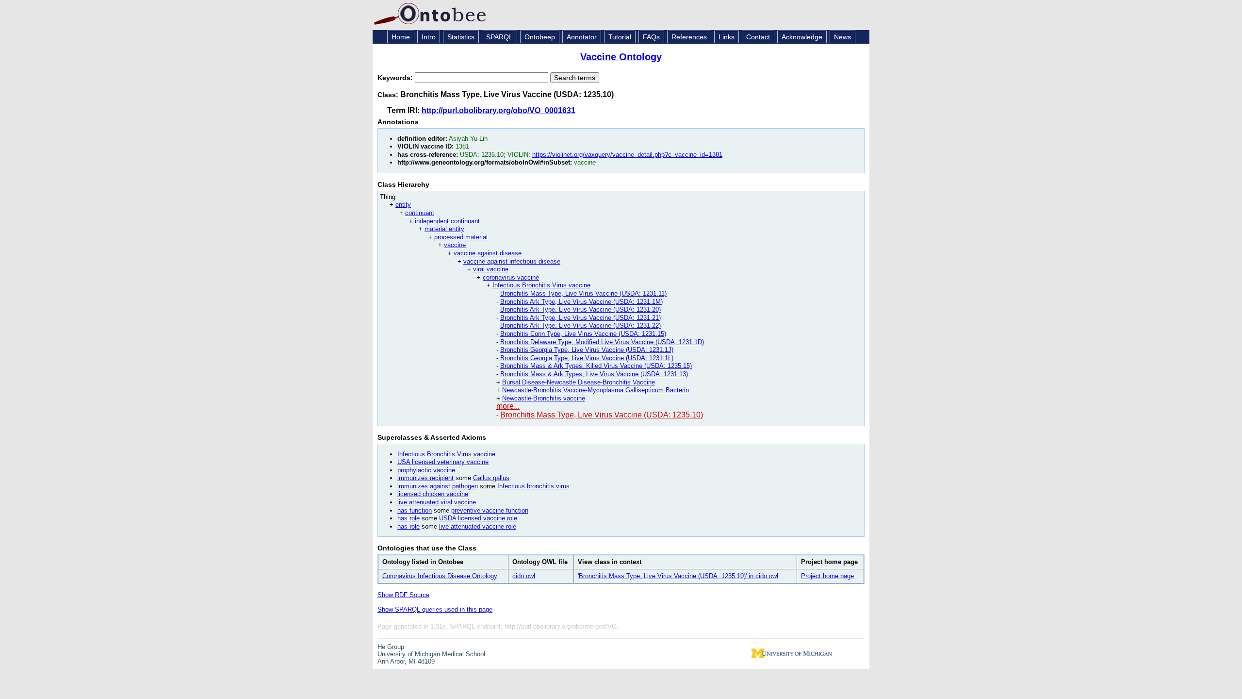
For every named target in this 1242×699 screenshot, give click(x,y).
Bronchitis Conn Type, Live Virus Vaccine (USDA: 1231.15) (583, 333)
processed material (461, 237)
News (842, 37)
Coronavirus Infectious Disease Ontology (439, 576)
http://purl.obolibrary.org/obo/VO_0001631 (498, 110)
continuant (419, 212)
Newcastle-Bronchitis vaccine (543, 398)
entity (403, 204)
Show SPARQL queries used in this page (434, 609)
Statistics (460, 37)
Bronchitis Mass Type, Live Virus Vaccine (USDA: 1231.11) (583, 293)
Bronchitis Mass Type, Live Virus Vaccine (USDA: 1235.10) (601, 415)
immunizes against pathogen (437, 486)
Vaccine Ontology (621, 56)
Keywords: (396, 78)
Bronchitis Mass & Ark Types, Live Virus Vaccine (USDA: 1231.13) (594, 374)
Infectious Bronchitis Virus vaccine (541, 285)
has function (414, 510)
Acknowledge (802, 37)
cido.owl (523, 576)
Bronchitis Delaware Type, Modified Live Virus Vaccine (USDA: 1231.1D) (602, 342)
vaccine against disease (488, 253)
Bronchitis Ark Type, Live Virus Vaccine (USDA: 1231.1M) (581, 301)
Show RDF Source (403, 595)
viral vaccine (490, 269)
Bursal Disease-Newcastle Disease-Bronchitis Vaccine (578, 382)
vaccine (455, 245)
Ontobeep (539, 37)
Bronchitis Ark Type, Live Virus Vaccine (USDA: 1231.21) (580, 317)
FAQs (651, 37)
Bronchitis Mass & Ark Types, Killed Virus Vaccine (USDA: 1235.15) (596, 365)
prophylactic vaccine (426, 470)
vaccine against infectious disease (511, 261)
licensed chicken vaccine (432, 494)
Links (727, 37)
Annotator (582, 37)
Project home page (827, 576)
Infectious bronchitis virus (533, 486)
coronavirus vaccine (511, 277)
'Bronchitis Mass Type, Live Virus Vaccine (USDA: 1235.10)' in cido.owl (678, 576)
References (689, 37)
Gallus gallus (491, 478)
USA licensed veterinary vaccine (443, 462)
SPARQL (499, 37)
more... (508, 406)
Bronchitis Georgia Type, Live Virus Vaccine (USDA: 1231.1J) (586, 349)
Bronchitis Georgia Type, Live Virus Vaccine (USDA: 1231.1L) (586, 358)
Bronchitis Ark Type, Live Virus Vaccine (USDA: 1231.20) (580, 309)
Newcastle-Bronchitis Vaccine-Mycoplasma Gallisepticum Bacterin (595, 390)
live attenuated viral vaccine (436, 502)
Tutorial (619, 37)
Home (401, 37)
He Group (390, 646)
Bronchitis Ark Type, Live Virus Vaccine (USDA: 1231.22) (580, 325)
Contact (758, 37)
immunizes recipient (425, 478)
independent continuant (447, 221)
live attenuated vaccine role (477, 526)
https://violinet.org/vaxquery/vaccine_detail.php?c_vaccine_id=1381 (627, 154)
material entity (444, 229)
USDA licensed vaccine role (478, 518)
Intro (429, 37)
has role (408, 518)
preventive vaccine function (489, 510)
